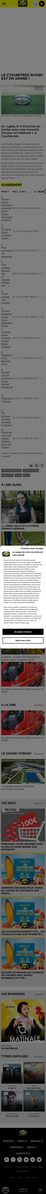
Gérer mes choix (23, 640)
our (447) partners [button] (15, 560)
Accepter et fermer (23, 631)
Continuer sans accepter (32, 548)
